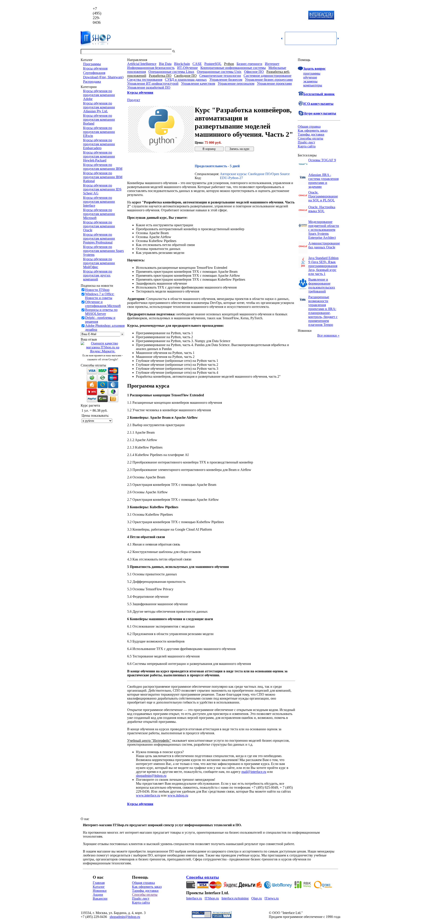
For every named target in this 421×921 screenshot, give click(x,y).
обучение (310, 77)
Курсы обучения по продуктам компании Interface (99, 201)
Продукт (133, 100)
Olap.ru (256, 898)
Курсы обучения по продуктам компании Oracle (99, 226)
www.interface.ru (148, 795)
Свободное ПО (185, 75)
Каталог (99, 887)
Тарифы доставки (311, 134)
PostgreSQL (212, 64)
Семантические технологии (220, 75)
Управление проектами (274, 83)
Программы (92, 64)
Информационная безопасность (151, 68)
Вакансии (100, 898)
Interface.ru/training (235, 898)
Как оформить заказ (312, 130)
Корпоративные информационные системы (233, 68)
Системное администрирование (267, 75)
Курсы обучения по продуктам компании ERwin (99, 132)
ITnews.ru (271, 898)
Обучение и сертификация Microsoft (103, 304)
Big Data (165, 64)
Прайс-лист (306, 142)
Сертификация (94, 73)
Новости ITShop (97, 290)
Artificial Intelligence (141, 64)
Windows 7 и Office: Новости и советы (99, 296)
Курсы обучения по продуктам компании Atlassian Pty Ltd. (99, 107)
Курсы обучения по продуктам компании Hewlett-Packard (99, 156)
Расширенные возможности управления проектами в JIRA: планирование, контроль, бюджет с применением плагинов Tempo (322, 311)
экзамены (310, 81)
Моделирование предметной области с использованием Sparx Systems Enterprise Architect (323, 229)
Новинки (100, 890)
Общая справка (309, 126)
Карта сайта (307, 146)
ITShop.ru (212, 898)
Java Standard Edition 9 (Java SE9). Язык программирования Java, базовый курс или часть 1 (323, 266)
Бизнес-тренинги (249, 64)
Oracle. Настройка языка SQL (321, 209)
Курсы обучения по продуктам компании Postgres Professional (99, 238)
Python (229, 64)
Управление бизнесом (225, 79)
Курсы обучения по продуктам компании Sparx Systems (103, 251)
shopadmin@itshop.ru (267, 15)
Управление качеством (198, 83)
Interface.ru (194, 898)
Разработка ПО (160, 75)
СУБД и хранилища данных (186, 79)
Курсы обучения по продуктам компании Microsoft (99, 214)
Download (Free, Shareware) (103, 77)
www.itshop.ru (178, 795)
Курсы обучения (95, 68)
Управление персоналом (236, 83)
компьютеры (312, 85)
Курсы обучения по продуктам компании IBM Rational (102, 177)
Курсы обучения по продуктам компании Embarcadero (99, 144)
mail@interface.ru (253, 772)
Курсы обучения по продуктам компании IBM (102, 167)
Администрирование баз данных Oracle (324, 245)
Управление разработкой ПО (148, 87)
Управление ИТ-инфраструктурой (152, 83)
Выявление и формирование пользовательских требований (321, 285)
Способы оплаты (310, 138)
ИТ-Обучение (187, 68)
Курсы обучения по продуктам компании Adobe (99, 95)
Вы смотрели (183, 51)
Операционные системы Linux (171, 72)
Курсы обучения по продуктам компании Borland (99, 119)
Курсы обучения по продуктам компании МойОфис (99, 263)
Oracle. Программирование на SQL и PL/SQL (323, 196)
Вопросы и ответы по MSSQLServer (101, 312)
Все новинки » (328, 335)
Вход (336, 51)
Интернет (272, 64)
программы (311, 73)
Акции (98, 894)
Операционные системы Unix (219, 72)
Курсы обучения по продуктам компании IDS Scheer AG (102, 189)
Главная (99, 883)
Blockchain (182, 64)
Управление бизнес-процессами (269, 79)
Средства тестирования (144, 79)
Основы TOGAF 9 (322, 160)
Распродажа (92, 81)
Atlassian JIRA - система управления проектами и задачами (323, 181)
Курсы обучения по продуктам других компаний (97, 275)
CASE (197, 64)
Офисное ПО (254, 72)
